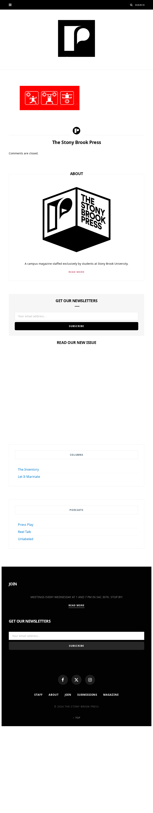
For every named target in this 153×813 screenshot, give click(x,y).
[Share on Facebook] (7, 102)
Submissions (87, 694)
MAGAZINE (111, 694)
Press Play (25, 524)
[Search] (131, 5)
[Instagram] (90, 680)
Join (68, 694)
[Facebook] (63, 680)
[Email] (7, 131)
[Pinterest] (7, 121)
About (54, 694)
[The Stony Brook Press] (76, 38)
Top (77, 717)
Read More (77, 272)
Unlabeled (25, 539)
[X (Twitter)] (76, 680)
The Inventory (28, 469)
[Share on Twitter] (7, 112)
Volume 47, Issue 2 (76, 497)
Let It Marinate (29, 476)
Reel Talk (24, 532)
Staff (38, 694)
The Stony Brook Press (26, 67)
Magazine (76, 489)
